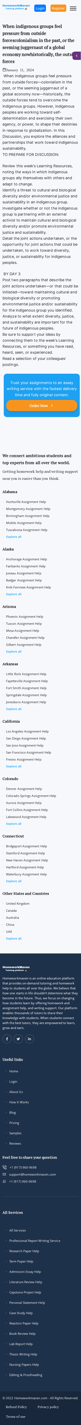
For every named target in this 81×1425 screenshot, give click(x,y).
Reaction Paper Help (23, 1323)
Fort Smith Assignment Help (26, 688)
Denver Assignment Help (24, 789)
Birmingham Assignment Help (27, 516)
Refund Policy (16, 1407)
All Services (17, 1230)
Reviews (15, 1143)
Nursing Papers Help (24, 1364)
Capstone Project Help (25, 1292)
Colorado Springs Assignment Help (31, 796)
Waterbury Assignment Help (26, 874)
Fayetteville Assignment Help (27, 681)
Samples (15, 1133)
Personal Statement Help (27, 1303)
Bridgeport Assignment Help (26, 846)
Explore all (13, 537)
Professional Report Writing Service (34, 1241)
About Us (16, 1092)
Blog (12, 1112)
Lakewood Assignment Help (26, 817)
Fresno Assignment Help (23, 759)
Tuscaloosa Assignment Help (26, 530)
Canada (11, 910)
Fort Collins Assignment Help (27, 810)
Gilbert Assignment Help (23, 645)
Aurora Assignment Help (24, 803)
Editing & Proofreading (25, 1375)
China (10, 924)
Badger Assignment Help (24, 580)
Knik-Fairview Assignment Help (28, 587)
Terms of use (15, 1416)
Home (13, 1071)
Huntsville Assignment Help (26, 502)
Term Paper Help (21, 1261)
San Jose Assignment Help (24, 745)
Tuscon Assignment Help (24, 623)
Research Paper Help (24, 1251)
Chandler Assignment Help (25, 637)
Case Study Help (21, 1313)
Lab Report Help (21, 1344)
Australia (12, 917)
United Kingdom (17, 903)
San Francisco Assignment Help (28, 752)
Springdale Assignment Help (26, 695)
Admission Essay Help (25, 1272)
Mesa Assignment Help (22, 630)
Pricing (14, 1123)
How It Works (19, 1102)
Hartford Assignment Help (25, 867)
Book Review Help (22, 1333)
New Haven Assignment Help (27, 860)
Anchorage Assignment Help (26, 559)
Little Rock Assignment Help (26, 674)
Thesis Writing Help (23, 1354)
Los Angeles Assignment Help (27, 731)
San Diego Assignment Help (26, 738)
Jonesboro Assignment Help (26, 702)
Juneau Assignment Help (23, 573)
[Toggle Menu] (73, 8)
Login (13, 1081)
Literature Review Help (25, 1282)
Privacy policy (48, 1407)
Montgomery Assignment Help (28, 509)
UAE (9, 931)
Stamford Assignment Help (25, 853)
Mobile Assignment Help (24, 523)
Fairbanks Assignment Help (25, 566)
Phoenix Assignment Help (24, 616)
